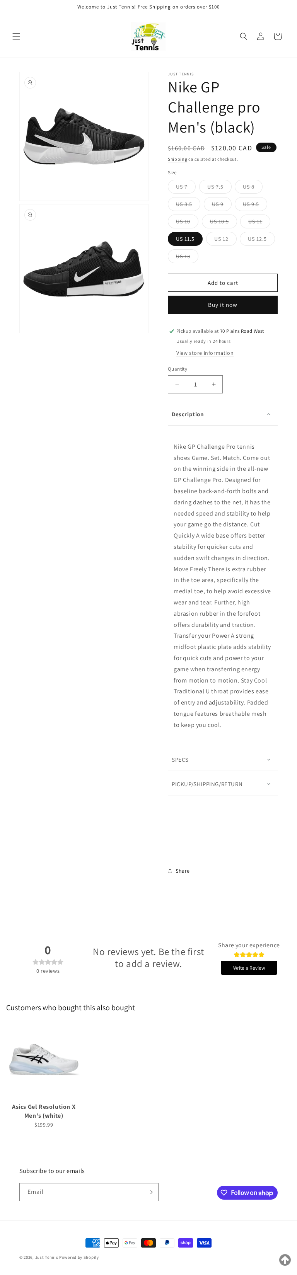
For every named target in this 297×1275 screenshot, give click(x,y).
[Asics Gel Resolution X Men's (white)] (44, 1061)
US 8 (253, 188)
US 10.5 (223, 223)
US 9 (222, 205)
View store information (205, 352)
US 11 (259, 223)
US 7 (186, 188)
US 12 (225, 240)
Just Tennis (46, 1257)
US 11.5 (185, 238)
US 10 (187, 223)
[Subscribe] (149, 1192)
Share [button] (183, 870)
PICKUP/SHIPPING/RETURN (207, 784)
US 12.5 (261, 240)
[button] (16, 36)
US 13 (187, 257)
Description (188, 414)
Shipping (178, 159)
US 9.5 (255, 205)
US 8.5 (188, 205)
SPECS (180, 759)
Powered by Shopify (79, 1257)
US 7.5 (219, 188)
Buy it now (222, 304)
